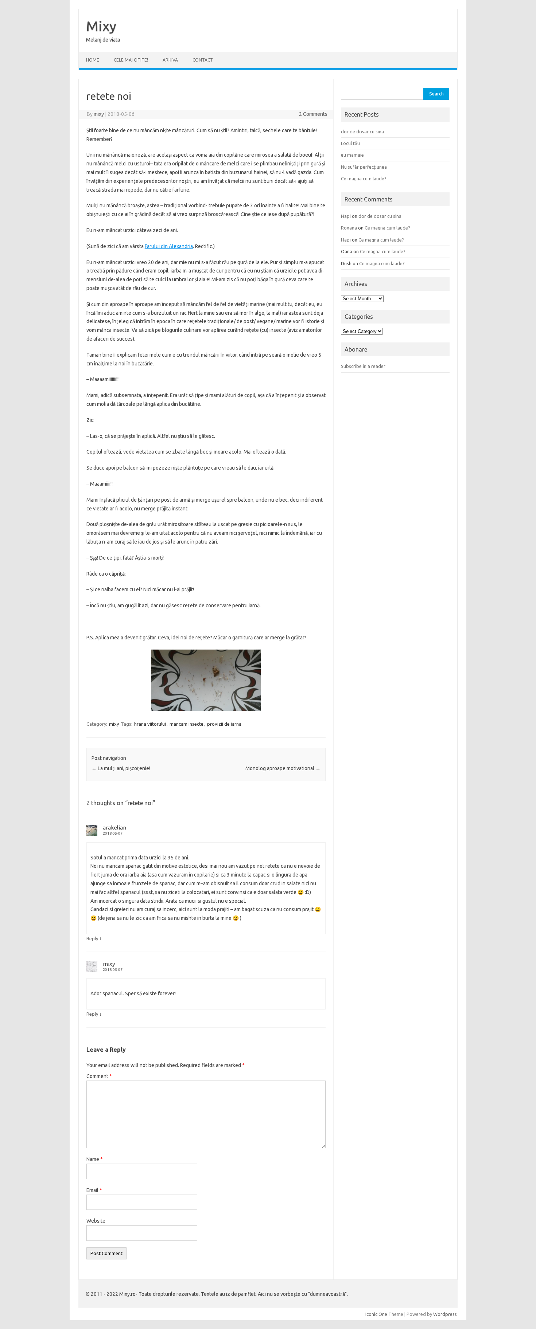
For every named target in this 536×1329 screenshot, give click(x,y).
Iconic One (376, 1314)
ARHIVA (170, 60)
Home (92, 60)
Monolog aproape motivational (283, 768)
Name (94, 1159)
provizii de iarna (224, 723)
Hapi (346, 216)
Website (95, 1221)
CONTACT (203, 60)
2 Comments (313, 114)
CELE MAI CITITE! (131, 60)
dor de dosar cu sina (362, 131)
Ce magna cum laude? (364, 178)
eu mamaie (352, 154)
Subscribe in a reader (363, 366)
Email (94, 1190)
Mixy (101, 26)
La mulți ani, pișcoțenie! (121, 768)
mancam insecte (186, 723)
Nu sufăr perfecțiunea (364, 166)
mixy (99, 114)
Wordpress (445, 1314)
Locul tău (350, 143)
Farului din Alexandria (169, 246)
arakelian (114, 827)
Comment (99, 1076)
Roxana (349, 227)
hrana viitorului (150, 723)
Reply (92, 938)
